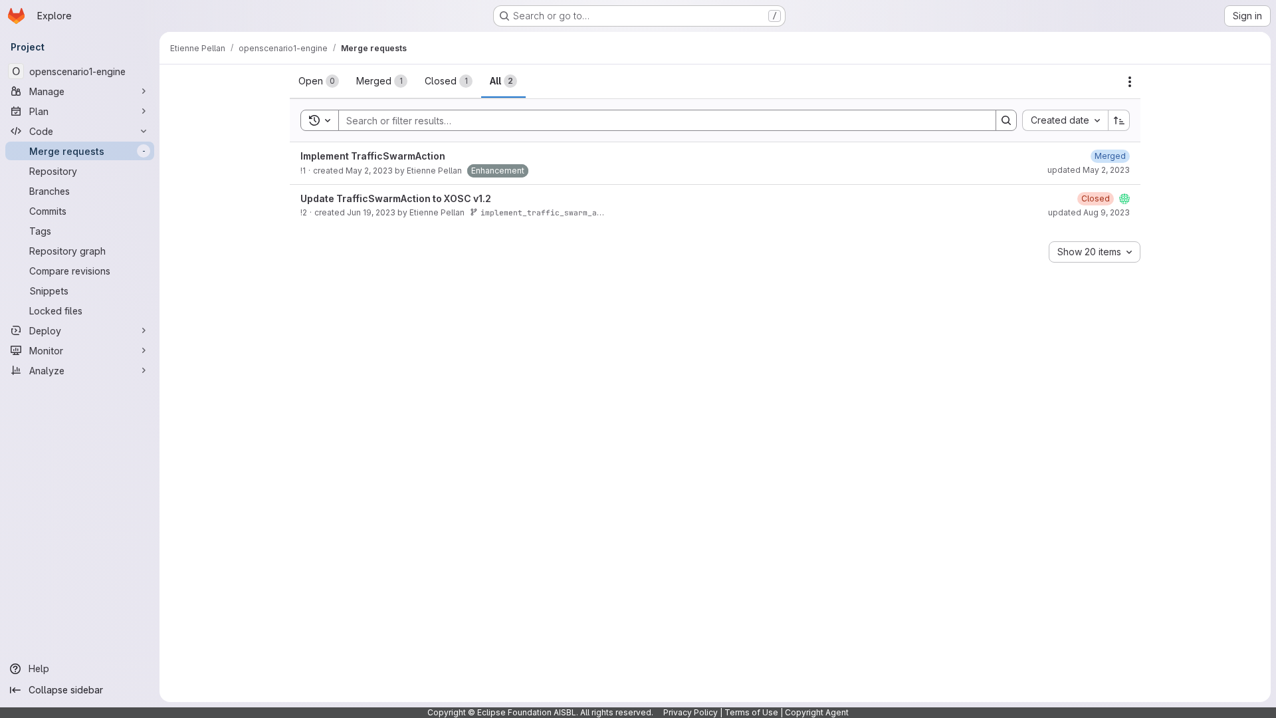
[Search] (1006, 120)
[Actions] (1129, 81)
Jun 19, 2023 (371, 212)
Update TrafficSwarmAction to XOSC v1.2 (395, 198)
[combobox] (1065, 120)
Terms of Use (751, 712)
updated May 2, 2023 (1088, 170)
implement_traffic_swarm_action (550, 212)
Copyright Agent (817, 712)
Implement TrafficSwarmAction (372, 156)
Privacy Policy (690, 712)
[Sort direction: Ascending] (1119, 120)
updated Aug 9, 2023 (1089, 212)
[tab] (319, 81)
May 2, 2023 (369, 171)
